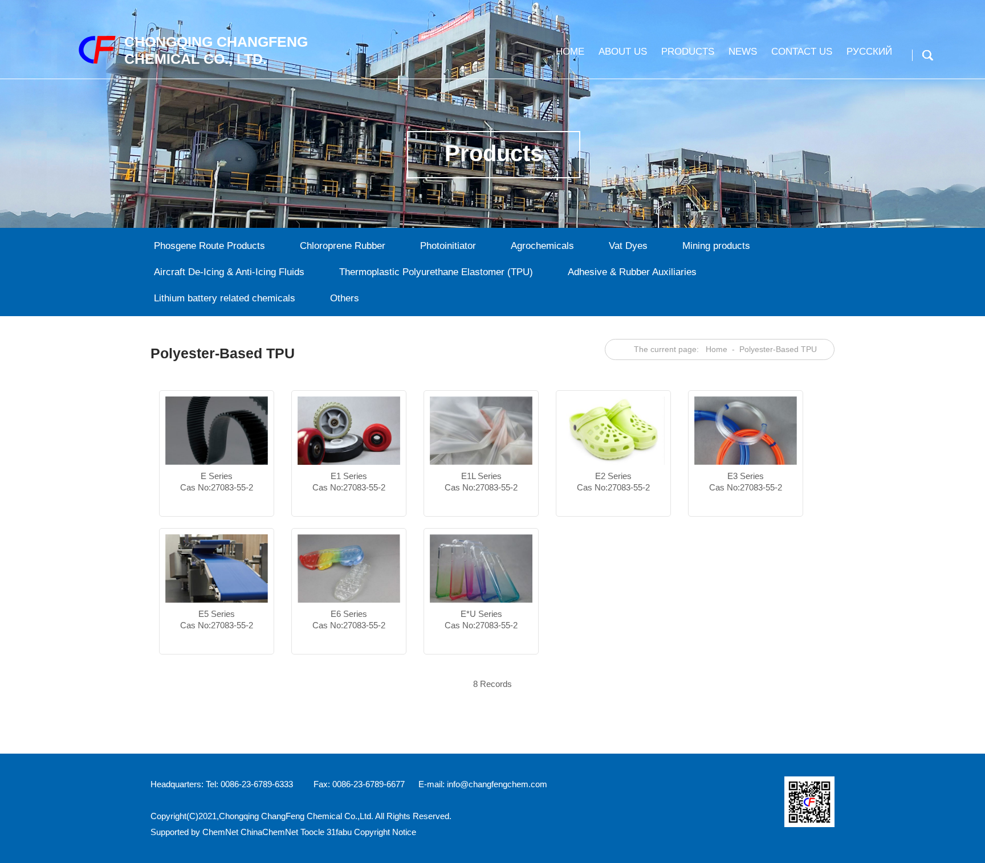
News (742, 51)
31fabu (339, 832)
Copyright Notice (385, 832)
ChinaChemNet (269, 832)
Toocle (312, 832)
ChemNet (220, 832)
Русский (869, 51)
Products (687, 51)
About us (623, 51)
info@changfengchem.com (497, 784)
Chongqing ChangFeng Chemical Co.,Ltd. (296, 816)
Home (570, 51)
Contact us (801, 51)
